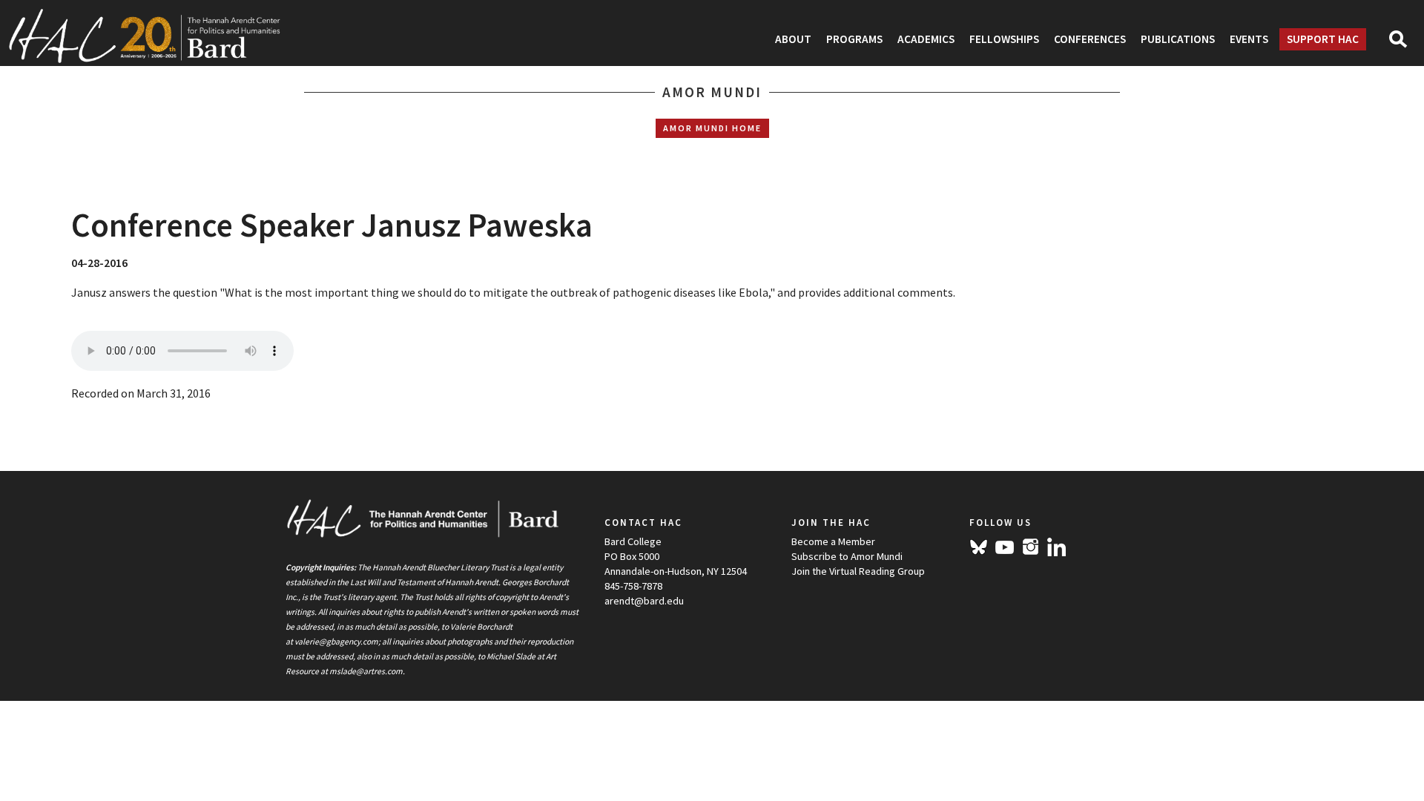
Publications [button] (1178, 39)
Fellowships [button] (1004, 39)
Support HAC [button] (1323, 39)
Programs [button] (854, 39)
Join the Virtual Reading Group (858, 571)
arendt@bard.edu (644, 600)
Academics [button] (926, 39)
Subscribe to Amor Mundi (847, 556)
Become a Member (833, 541)
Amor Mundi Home (712, 128)
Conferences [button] (1090, 39)
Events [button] (1249, 39)
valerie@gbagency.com (336, 641)
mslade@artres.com (366, 671)
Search (1404, 44)
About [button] (793, 39)
